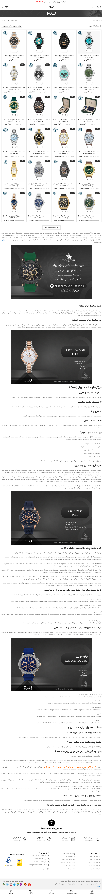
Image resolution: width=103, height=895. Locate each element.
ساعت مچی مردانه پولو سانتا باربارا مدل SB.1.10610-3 (89, 217)
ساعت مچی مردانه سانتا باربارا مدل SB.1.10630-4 (64, 185)
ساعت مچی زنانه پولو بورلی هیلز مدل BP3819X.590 (14, 217)
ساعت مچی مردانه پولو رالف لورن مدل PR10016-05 (39, 56)
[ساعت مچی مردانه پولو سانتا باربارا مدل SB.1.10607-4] (64, 202)
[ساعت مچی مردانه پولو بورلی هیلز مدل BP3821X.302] (89, 138)
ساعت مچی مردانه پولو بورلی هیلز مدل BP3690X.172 (89, 185)
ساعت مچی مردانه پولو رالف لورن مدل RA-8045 (89, 56)
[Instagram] (47, 869)
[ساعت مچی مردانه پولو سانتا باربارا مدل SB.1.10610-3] (89, 202)
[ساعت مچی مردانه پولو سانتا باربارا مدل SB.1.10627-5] (39, 106)
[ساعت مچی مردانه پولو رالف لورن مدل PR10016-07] (64, 42)
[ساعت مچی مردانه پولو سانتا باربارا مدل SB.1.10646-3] (64, 106)
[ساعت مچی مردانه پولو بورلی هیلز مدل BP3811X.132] (64, 138)
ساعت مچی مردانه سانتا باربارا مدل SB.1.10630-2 (39, 185)
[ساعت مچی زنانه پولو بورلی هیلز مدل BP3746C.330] (14, 74)
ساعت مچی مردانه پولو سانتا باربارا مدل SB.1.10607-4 (64, 217)
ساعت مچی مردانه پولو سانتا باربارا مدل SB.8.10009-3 (89, 121)
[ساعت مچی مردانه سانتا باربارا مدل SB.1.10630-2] (39, 170)
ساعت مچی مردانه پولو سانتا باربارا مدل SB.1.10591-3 (39, 217)
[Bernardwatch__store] (51, 822)
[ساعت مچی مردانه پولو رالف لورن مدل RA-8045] (89, 42)
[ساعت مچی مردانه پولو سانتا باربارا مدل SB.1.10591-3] (39, 202)
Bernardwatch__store (51, 828)
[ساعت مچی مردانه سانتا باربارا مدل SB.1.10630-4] (64, 170)
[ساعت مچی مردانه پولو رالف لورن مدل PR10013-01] (64, 74)
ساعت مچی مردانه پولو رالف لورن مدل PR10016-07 (64, 56)
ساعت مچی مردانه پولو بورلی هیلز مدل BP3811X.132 (64, 153)
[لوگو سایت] (51, 7)
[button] (90, 51)
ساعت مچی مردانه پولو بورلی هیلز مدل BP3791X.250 (39, 153)
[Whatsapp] (43, 869)
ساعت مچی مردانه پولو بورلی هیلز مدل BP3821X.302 (89, 153)
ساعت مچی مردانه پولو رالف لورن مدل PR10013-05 (89, 88)
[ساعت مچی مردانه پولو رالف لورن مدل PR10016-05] (39, 42)
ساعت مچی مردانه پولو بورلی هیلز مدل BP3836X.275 (14, 121)
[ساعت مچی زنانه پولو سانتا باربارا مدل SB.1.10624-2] (14, 170)
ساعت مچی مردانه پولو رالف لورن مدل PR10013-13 (14, 56)
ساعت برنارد (5, 240)
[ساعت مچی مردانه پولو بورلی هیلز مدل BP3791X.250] (39, 138)
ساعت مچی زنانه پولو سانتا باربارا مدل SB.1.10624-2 (14, 185)
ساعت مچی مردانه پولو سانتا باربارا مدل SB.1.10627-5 (39, 121)
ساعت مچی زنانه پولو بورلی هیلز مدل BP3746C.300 (14, 153)
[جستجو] (3, 7)
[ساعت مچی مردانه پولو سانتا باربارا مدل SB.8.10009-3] (89, 106)
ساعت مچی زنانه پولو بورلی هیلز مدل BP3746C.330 (14, 88)
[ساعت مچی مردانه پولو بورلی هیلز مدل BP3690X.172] (89, 170)
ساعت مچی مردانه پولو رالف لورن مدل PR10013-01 (64, 88)
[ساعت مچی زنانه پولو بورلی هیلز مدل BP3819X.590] (14, 202)
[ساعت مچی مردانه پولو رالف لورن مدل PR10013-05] (89, 74)
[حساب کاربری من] (93, 7)
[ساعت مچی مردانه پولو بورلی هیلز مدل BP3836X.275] (14, 106)
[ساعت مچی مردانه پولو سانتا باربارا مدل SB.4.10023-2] (39, 74)
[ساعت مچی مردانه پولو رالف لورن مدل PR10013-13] (14, 42)
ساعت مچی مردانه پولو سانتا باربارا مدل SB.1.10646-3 (64, 121)
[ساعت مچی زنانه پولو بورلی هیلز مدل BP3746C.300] (14, 138)
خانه (100, 20)
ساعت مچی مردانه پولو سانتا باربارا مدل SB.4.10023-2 (39, 88)
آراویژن (99, 886)
